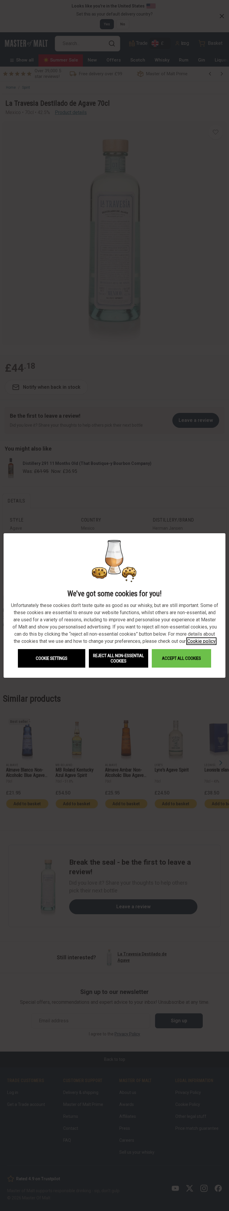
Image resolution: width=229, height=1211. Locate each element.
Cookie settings (51, 658)
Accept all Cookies (181, 658)
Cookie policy (201, 641)
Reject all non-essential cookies (118, 658)
